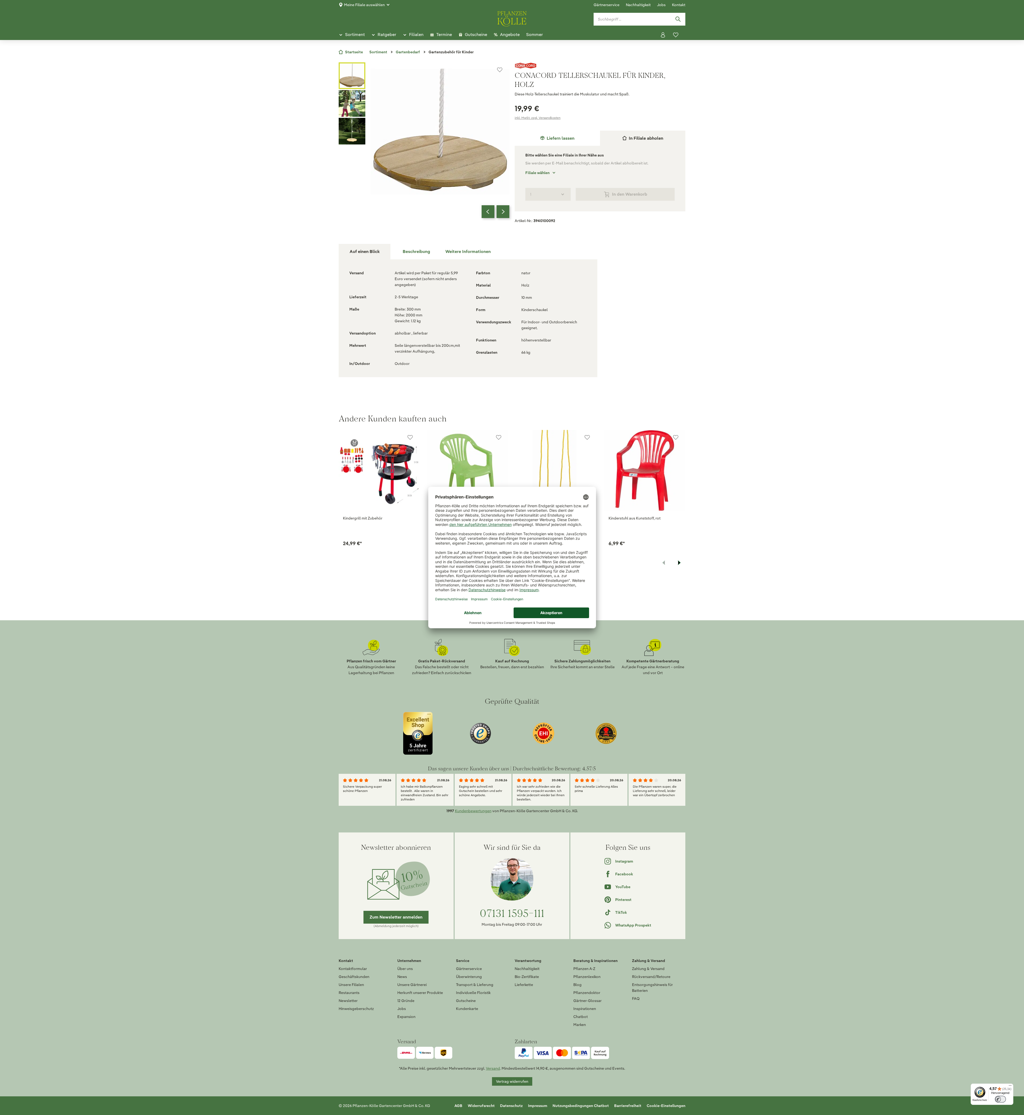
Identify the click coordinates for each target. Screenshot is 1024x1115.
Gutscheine (466, 1000)
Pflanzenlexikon (587, 976)
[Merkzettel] (675, 35)
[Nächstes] (503, 211)
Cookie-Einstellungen (666, 1105)
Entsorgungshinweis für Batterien (652, 987)
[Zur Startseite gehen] (512, 18)
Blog (577, 984)
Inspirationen (584, 1008)
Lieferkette (524, 984)
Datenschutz (511, 1105)
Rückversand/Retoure (651, 976)
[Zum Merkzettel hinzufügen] (499, 69)
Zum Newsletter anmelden (396, 917)
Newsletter (348, 1000)
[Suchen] (677, 19)
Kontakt (678, 4)
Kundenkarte (467, 1008)
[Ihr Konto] (663, 35)
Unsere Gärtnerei (412, 984)
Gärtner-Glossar (587, 1000)
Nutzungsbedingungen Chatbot (581, 1105)
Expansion (406, 1016)
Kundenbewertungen (473, 810)
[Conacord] (600, 65)
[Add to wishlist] (410, 437)
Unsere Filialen (351, 984)
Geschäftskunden (354, 976)
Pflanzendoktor (586, 992)
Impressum (537, 1105)
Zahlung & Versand (648, 968)
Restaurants (349, 992)
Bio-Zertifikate (527, 976)
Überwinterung (469, 976)
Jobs (661, 4)
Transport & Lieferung (474, 984)
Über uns (405, 968)
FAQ (635, 998)
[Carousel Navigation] (495, 211)
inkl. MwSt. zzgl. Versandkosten (538, 118)
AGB (458, 1105)
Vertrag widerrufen (512, 1081)
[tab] (557, 138)
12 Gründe (405, 1000)
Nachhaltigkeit (638, 4)
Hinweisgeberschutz (356, 1008)
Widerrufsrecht (481, 1105)
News (402, 976)
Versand (493, 1068)
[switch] (1000, 1099)
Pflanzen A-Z (584, 968)
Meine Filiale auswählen (364, 4)
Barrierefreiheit (627, 1105)
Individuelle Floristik (473, 992)
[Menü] (1010, 1087)
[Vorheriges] (488, 211)
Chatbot (580, 1016)
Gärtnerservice (606, 4)
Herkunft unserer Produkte (420, 992)
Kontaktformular (353, 968)
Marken (579, 1024)
